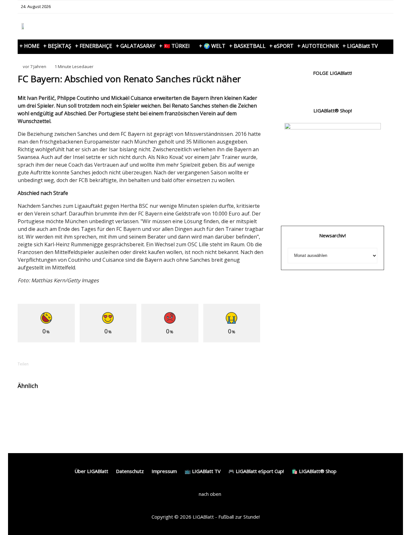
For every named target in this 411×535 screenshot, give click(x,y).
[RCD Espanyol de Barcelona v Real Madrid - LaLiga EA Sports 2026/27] (113, 406)
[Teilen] (46, 364)
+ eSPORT (281, 45)
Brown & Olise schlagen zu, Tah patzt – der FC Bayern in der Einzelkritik (240, 411)
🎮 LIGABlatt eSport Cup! (256, 471)
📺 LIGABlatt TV (203, 471)
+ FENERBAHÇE (93, 45)
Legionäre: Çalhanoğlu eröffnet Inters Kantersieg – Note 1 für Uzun (68, 411)
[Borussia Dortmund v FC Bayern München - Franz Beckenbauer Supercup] (199, 406)
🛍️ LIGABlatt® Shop (314, 471)
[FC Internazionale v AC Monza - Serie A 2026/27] (28, 406)
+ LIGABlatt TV (360, 45)
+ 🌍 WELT (212, 45)
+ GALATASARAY (135, 45)
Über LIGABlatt (91, 471)
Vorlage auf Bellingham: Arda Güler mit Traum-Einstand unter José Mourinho (152, 414)
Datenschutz (130, 471)
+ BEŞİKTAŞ (57, 45)
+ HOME (29, 45)
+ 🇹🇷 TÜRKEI (174, 45)
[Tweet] (63, 364)
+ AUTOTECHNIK (318, 45)
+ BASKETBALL (247, 45)
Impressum (164, 471)
